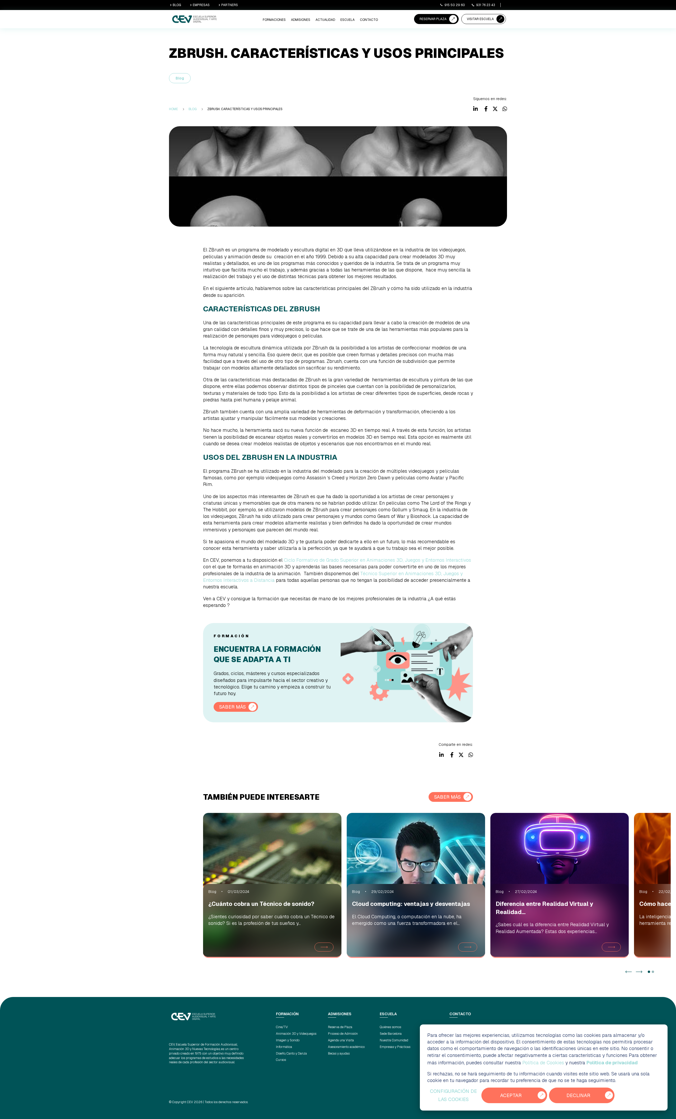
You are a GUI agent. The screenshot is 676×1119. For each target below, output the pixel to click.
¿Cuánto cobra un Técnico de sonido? (261, 903)
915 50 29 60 (454, 5)
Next (639, 971)
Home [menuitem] (173, 109)
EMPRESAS (201, 5)
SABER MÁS (232, 707)
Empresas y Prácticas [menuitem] (395, 1047)
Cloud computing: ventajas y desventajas (411, 903)
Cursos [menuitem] (281, 1060)
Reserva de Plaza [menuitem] (340, 1027)
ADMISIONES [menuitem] (300, 20)
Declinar (578, 1095)
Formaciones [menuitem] (274, 20)
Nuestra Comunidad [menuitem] (394, 1040)
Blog (180, 78)
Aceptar (511, 1095)
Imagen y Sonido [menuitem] (287, 1040)
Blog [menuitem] (193, 109)
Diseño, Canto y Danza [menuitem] (291, 1053)
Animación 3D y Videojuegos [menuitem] (296, 1034)
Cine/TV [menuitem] (282, 1027)
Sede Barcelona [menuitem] (391, 1034)
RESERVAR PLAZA (433, 19)
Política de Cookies (543, 1063)
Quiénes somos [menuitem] (390, 1027)
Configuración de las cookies (453, 1095)
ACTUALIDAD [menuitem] (325, 20)
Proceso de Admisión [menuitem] (343, 1034)
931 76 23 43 (485, 5)
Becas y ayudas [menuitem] (339, 1053)
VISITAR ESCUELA (480, 19)
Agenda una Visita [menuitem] (341, 1040)
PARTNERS (229, 5)
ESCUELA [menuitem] (347, 20)
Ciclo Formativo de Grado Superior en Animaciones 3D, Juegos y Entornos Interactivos (377, 560)
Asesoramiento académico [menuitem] (346, 1047)
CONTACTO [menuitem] (369, 20)
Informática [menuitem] (284, 1047)
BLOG (177, 5)
